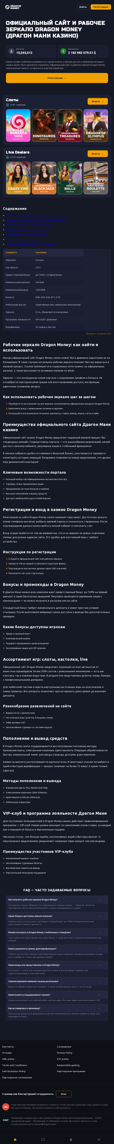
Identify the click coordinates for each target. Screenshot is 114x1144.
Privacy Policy (64, 1052)
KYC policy (63, 1059)
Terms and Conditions (14, 1065)
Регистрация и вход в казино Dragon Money (28, 225)
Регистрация (101, 7)
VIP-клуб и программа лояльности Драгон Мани (31, 244)
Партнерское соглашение (17, 1077)
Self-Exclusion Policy (14, 1071)
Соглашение (64, 1046)
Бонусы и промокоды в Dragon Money (25, 230)
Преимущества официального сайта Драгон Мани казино (36, 220)
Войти (83, 7)
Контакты (8, 1046)
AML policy (8, 1059)
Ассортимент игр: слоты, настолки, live (26, 234)
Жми (63, 1094)
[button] (57, 900)
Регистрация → (57, 78)
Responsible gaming (68, 1065)
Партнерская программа (71, 1071)
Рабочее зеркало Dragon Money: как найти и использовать (36, 215)
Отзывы (7, 1052)
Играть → (98, 101)
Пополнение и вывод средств (21, 239)
